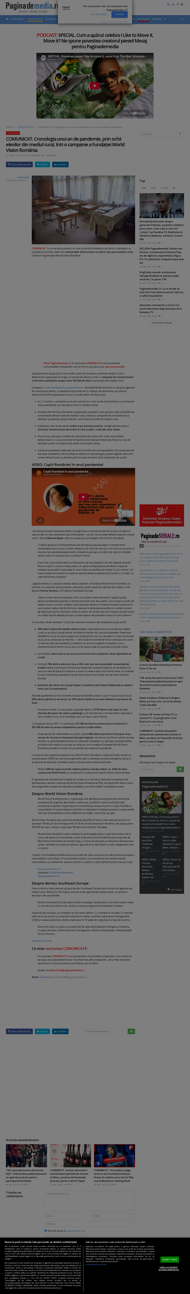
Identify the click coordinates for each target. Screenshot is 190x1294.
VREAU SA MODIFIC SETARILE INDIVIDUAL (169, 1268)
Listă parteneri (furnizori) (96, 1264)
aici (28, 1278)
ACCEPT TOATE (170, 1259)
